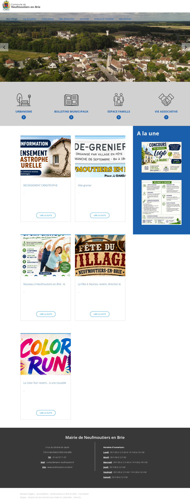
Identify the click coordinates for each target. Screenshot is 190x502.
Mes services (125, 19)
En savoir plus (24, 117)
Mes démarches (66, 19)
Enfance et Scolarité (103, 19)
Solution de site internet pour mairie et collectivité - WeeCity (54, 497)
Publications (48, 19)
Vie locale (84, 19)
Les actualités (29, 19)
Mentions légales (27, 494)
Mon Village (12, 19)
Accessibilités (43, 494)
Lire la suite (46, 215)
